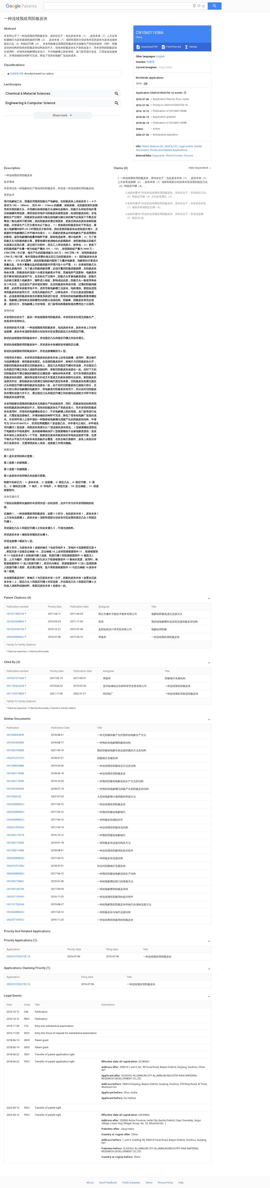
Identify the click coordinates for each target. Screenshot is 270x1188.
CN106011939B (15, 781)
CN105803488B (15, 765)
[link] (30, 74)
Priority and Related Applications (168, 150)
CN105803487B (15, 734)
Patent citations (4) (152, 146)
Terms (148, 1182)
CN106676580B (15, 750)
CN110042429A (16, 685)
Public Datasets (131, 1182)
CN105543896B (15, 742)
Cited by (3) (170, 146)
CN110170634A (15, 904)
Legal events (185, 146)
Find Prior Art (173, 46)
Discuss (188, 155)
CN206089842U (16, 636)
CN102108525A (16, 613)
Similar (193, 46)
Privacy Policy (165, 1182)
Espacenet (158, 155)
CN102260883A (16, 621)
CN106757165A (16, 678)
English (160, 56)
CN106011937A (15, 834)
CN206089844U (15, 912)
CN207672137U (15, 757)
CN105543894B (15, 788)
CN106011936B (15, 842)
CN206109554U (15, 827)
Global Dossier (174, 155)
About (90, 1182)
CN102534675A (16, 629)
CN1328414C (14, 796)
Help (181, 1182)
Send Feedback (108, 1182)
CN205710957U (15, 919)
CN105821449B (15, 850)
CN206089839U (15, 858)
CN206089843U (15, 873)
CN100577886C (15, 881)
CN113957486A (16, 693)
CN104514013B (15, 888)
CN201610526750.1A (18, 956)
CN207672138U (15, 865)
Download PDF (149, 46)
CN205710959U (15, 896)
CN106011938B (15, 773)
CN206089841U (15, 819)
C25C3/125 (17, 73)
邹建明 (150, 61)
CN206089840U (15, 811)
